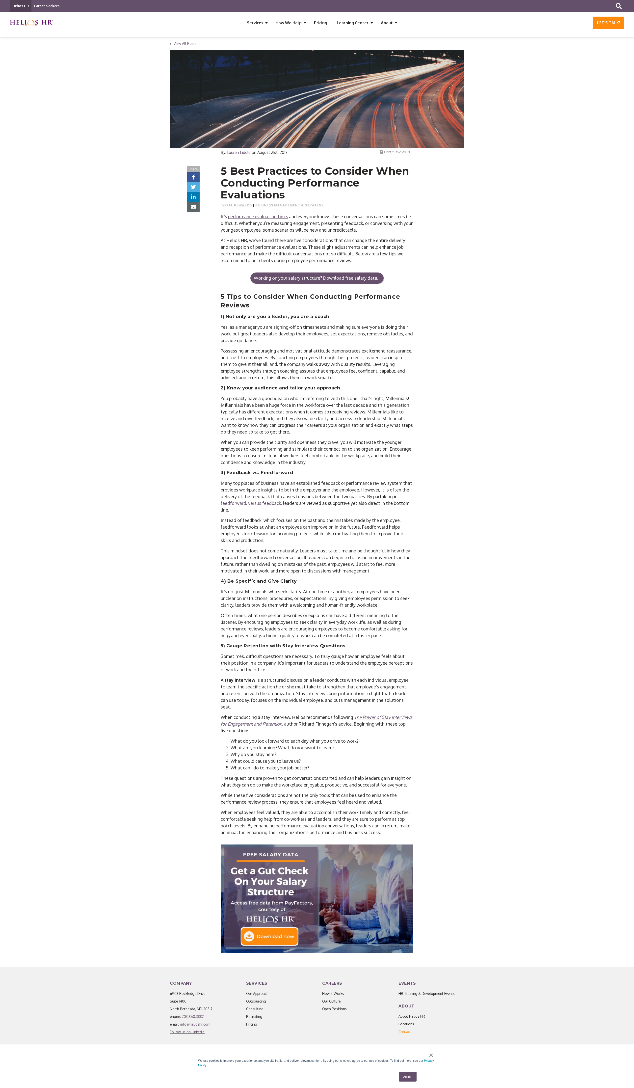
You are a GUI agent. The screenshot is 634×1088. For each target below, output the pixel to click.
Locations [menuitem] (406, 1024)
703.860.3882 (193, 1016)
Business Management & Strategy (289, 205)
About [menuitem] (387, 22)
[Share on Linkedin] (193, 197)
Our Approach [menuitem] (257, 993)
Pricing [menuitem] (320, 22)
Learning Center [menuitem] (353, 22)
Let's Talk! (608, 22)
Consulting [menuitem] (255, 1009)
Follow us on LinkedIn (187, 1032)
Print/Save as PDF (398, 152)
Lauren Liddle (239, 152)
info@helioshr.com (195, 1024)
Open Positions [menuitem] (334, 1009)
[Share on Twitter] (193, 187)
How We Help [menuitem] (289, 22)
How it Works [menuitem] (333, 993)
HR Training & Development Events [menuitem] (426, 993)
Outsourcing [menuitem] (256, 1001)
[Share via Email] (193, 207)
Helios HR (20, 6)
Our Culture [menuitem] (331, 1001)
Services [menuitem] (255, 22)
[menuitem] (404, 1032)
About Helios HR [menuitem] (411, 1016)
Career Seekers (46, 6)
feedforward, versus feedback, (251, 503)
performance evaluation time (257, 216)
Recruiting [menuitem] (254, 1016)
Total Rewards (236, 205)
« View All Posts (183, 43)
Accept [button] (407, 1076)
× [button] (431, 1053)
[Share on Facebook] (193, 177)
